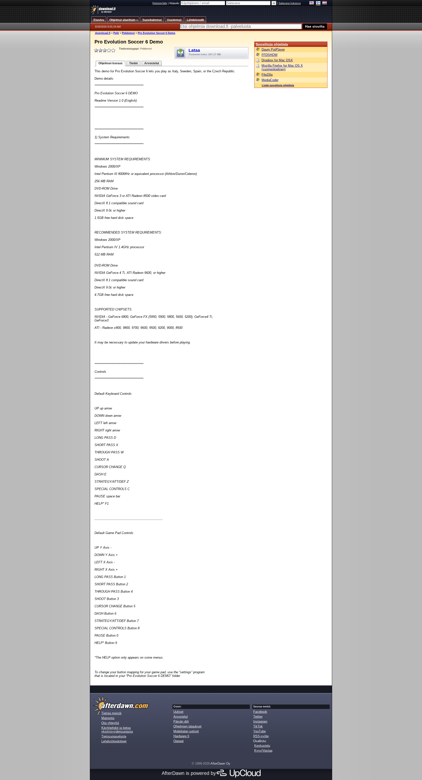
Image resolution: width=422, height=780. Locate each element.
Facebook (260, 712)
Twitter (258, 716)
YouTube (259, 731)
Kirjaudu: (174, 3)
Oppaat (178, 741)
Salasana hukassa (290, 3)
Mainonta (107, 718)
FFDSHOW (269, 55)
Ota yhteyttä (110, 723)
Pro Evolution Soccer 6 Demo (156, 33)
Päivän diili (181, 721)
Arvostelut (151, 63)
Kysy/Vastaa (263, 750)
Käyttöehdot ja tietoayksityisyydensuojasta (117, 729)
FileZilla (267, 74)
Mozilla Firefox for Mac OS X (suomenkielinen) (282, 67)
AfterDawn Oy (220, 763)
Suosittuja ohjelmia (272, 44)
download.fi (102, 33)
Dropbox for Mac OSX (277, 60)
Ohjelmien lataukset (187, 726)
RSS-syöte (261, 736)
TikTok (258, 726)
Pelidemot (128, 33)
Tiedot (133, 63)
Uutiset (178, 712)
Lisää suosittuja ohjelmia (278, 85)
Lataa (205, 52)
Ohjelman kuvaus (110, 63)
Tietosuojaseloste (113, 736)
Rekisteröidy (159, 3)
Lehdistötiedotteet (114, 741)
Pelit (116, 33)
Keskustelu (262, 746)
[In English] (311, 3)
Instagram (260, 721)
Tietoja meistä (111, 713)
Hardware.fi (181, 736)
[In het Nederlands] (324, 3)
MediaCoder (270, 80)
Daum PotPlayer (273, 49)
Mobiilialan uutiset (186, 731)
